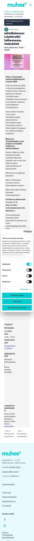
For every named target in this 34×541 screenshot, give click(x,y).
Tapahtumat (17, 11)
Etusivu (7, 11)
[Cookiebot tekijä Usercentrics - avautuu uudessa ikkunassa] (24, 231)
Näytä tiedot (24, 289)
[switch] (29, 270)
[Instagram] (4, 528)
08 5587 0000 (14, 467)
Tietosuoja (6, 493)
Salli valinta (17, 301)
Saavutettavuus (8, 501)
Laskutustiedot (8, 484)
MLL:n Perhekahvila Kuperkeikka (9, 434)
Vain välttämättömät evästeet (17, 307)
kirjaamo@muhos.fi (10, 472)
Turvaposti (6, 506)
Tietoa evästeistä (9, 497)
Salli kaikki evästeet (17, 295)
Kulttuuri (9, 348)
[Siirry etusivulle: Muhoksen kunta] (17, 4)
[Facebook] (4, 522)
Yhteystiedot (7, 535)
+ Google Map (9, 424)
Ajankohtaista (8, 537)
